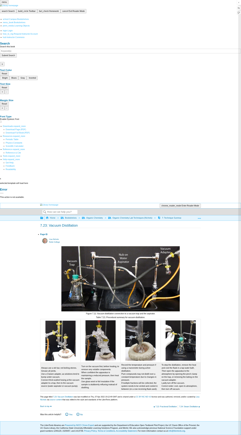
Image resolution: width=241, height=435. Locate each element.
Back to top (44, 406)
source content (56, 400)
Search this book (7, 47)
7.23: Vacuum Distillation (63, 397)
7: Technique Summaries (173, 218)
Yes (70, 414)
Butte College (54, 242)
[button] (10, 166)
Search (44, 212)
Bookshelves (71, 218)
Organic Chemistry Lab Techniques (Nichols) (132, 218)
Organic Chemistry (94, 218)
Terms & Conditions (106, 431)
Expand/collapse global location (199, 217)
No (81, 414)
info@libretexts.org (176, 431)
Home (52, 218)
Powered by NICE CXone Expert (80, 425)
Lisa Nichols (54, 239)
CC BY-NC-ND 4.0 (143, 397)
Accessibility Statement (126, 431)
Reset (4, 74)
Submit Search (8, 55)
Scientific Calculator (14, 146)
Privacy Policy (90, 431)
